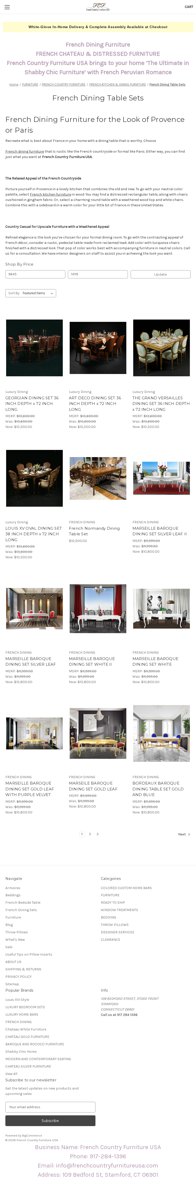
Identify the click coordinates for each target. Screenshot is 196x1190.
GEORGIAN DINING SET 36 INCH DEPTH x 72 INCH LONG (32, 403)
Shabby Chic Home (20, 1051)
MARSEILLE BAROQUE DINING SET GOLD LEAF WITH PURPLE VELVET (29, 789)
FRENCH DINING (18, 1022)
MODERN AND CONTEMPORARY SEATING (38, 1059)
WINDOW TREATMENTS (119, 910)
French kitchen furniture (50, 194)
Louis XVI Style (17, 1000)
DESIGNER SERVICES (117, 932)
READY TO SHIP (113, 902)
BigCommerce (32, 1135)
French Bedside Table (22, 902)
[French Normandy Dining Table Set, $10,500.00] (98, 478)
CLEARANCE (110, 939)
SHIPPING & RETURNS (23, 969)
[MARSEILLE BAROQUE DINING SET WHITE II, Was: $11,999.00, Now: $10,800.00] (98, 608)
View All (11, 1074)
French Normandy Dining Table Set (94, 531)
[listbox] (39, 293)
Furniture (13, 917)
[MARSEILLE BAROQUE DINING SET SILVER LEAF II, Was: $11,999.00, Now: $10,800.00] (161, 478)
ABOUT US (13, 962)
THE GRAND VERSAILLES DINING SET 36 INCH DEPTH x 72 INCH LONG (161, 403)
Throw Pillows (16, 932)
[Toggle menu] (7, 7)
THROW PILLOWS (115, 925)
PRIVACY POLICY (18, 976)
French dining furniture (24, 151)
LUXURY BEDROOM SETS (25, 1007)
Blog (9, 925)
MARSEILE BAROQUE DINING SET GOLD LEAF (93, 786)
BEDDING (108, 917)
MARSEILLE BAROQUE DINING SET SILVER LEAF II (159, 531)
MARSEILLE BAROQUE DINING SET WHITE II (92, 661)
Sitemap (12, 984)
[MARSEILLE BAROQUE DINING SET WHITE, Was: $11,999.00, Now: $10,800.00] (161, 608)
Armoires (12, 888)
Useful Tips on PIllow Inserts (28, 954)
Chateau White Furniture (25, 1029)
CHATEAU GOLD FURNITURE (27, 1037)
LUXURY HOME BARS (21, 1014)
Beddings (13, 895)
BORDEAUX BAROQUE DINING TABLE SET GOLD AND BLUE (158, 789)
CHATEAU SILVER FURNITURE (28, 1066)
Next (182, 834)
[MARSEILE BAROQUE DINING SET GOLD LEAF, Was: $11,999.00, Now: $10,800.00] (98, 733)
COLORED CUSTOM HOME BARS (126, 888)
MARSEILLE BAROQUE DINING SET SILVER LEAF (30, 661)
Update (160, 274)
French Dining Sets (21, 910)
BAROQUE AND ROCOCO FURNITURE (34, 1044)
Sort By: (14, 293)
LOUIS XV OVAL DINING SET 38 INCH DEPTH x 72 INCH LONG (33, 534)
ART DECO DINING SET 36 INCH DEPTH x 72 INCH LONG (95, 403)
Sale (8, 947)
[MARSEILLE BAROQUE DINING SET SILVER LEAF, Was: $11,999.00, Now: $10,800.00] (34, 608)
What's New (15, 939)
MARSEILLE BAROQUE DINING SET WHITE (155, 661)
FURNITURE (110, 895)
